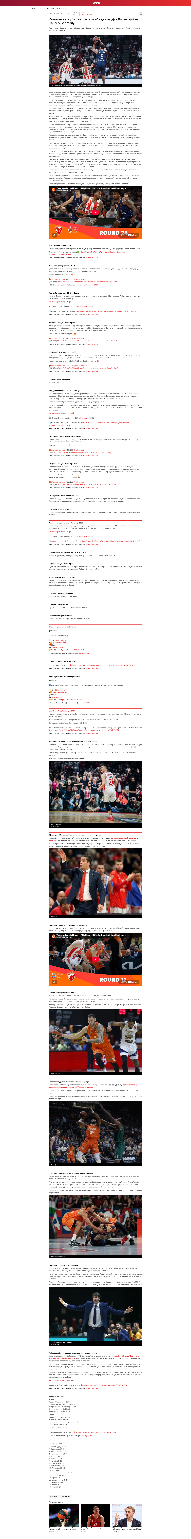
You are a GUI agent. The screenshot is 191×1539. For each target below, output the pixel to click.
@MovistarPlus (57, 647)
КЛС (64, 8)
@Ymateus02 (70, 541)
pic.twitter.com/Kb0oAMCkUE (106, 368)
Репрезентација (56, 8)
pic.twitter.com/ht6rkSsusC (59, 425)
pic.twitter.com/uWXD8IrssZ (128, 541)
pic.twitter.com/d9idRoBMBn (73, 650)
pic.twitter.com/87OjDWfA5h (107, 730)
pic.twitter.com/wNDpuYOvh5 (106, 282)
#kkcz (81, 252)
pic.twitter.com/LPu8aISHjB (101, 452)
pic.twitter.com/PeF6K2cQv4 (105, 341)
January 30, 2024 (92, 258)
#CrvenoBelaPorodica (87, 730)
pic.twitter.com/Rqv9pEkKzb (121, 665)
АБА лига (47, 8)
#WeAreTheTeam (91, 252)
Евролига (35, 8)
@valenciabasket (80, 279)
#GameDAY (53, 1380)
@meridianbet (123, 423)
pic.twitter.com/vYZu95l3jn (73, 699)
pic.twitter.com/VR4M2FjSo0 (104, 1432)
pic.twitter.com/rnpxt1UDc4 (105, 484)
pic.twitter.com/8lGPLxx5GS (60, 254)
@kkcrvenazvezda (58, 279)
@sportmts (120, 252)
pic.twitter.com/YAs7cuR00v (115, 1385)
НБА (41, 8)
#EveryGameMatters (107, 252)
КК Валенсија (65, 1496)
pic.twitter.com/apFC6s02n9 (126, 311)
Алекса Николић (87, 14)
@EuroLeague (54, 302)
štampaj (140, 13)
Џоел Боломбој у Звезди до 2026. (62, 711)
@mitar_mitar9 (57, 541)
